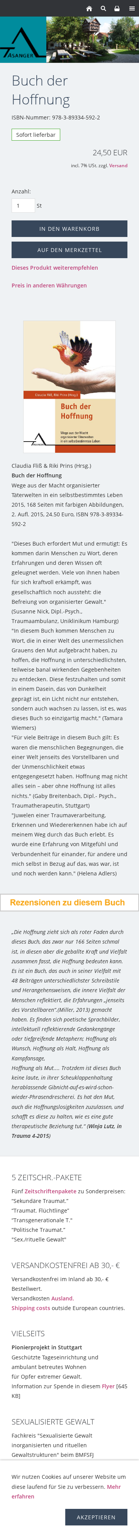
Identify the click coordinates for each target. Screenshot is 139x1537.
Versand (118, 165)
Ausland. (62, 1298)
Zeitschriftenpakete (50, 1191)
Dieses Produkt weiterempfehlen (55, 267)
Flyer (108, 1386)
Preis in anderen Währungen (49, 285)
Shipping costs (31, 1308)
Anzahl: (21, 191)
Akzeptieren (96, 1517)
